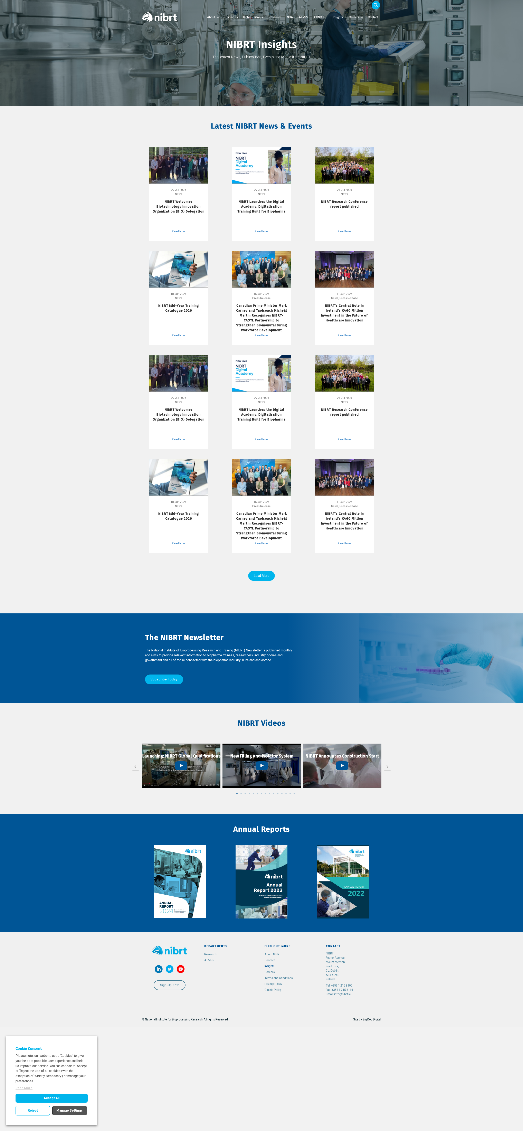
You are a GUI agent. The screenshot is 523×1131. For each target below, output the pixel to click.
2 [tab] (241, 793)
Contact (373, 17)
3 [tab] (245, 793)
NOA (290, 17)
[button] (376, 5)
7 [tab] (261, 793)
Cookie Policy (273, 989)
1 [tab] (237, 793)
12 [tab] (282, 793)
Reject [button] (33, 1110)
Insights (338, 17)
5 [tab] (253, 793)
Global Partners (253, 17)
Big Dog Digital (372, 1019)
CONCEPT (320, 17)
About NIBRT (273, 954)
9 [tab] (270, 793)
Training (229, 17)
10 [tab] (274, 793)
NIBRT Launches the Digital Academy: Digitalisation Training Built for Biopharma (261, 206)
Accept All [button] (51, 1098)
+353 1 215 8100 (341, 985)
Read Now (178, 231)
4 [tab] (249, 793)
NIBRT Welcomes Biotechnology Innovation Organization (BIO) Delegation (179, 206)
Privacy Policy (273, 984)
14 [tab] (290, 793)
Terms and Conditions (279, 978)
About (211, 17)
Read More (24, 1088)
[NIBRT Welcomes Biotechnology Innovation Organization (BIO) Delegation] (178, 165)
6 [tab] (257, 793)
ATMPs (303, 17)
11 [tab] (278, 793)
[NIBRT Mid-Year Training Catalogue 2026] (178, 269)
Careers (354, 17)
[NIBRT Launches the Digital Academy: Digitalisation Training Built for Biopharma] (261, 165)
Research (275, 17)
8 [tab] (266, 793)
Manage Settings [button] (69, 1110)
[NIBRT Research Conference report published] (344, 165)
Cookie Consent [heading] (29, 1048)
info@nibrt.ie (342, 994)
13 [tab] (286, 793)
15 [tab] (294, 793)
